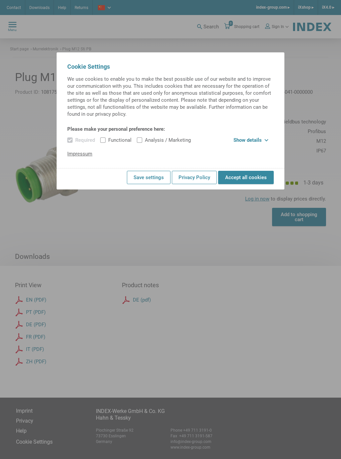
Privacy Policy (194, 177)
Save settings (149, 177)
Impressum (79, 154)
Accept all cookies (246, 177)
